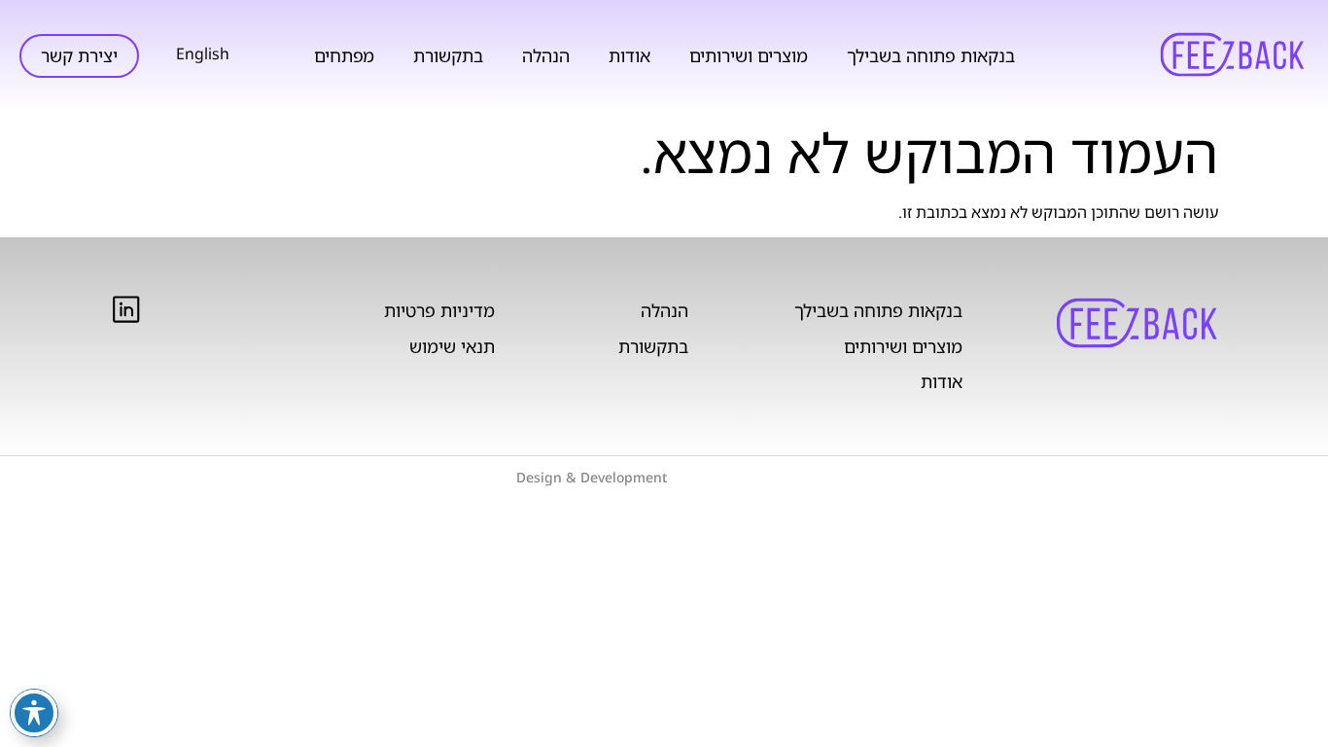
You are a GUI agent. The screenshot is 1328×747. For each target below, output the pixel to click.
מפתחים (344, 55)
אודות (629, 55)
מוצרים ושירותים (748, 55)
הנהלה (546, 55)
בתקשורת (448, 55)
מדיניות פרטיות (439, 310)
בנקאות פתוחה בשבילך (931, 55)
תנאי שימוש (452, 346)
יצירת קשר (79, 55)
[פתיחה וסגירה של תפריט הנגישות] (34, 713)
